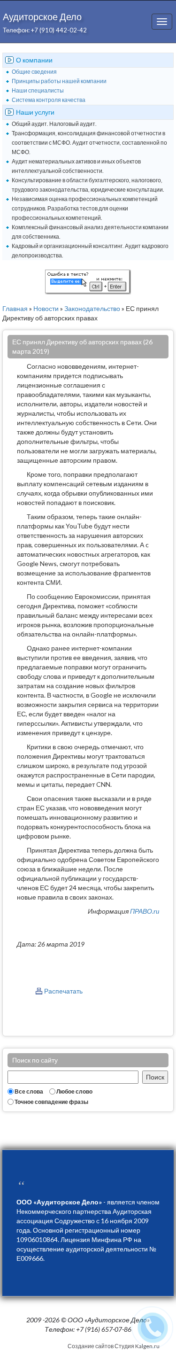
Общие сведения (34, 71)
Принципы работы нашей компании (59, 81)
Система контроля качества (48, 99)
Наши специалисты (38, 90)
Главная (15, 308)
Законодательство (92, 308)
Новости (46, 308)
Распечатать (63, 991)
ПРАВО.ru (144, 911)
